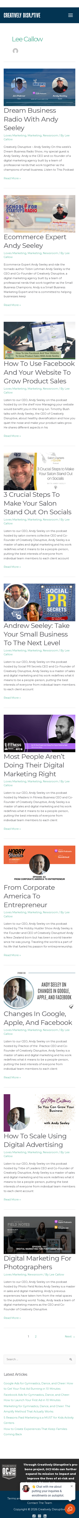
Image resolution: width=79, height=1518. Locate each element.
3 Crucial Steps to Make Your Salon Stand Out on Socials (37, 503)
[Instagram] (39, 1516)
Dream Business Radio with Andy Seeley (31, 119)
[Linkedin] (45, 1516)
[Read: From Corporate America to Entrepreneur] (39, 864)
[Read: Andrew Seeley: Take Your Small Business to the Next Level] (39, 602)
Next (70, 1336)
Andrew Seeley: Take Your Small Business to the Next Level (36, 634)
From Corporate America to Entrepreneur (29, 896)
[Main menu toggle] (70, 15)
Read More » (12, 179)
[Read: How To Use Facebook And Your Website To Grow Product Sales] (39, 340)
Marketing (35, 135)
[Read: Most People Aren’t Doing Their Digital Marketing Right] (39, 733)
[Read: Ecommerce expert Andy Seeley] (39, 213)
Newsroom (50, 135)
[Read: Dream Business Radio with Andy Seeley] (39, 87)
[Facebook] (34, 1516)
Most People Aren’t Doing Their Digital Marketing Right (34, 765)
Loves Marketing (15, 135)
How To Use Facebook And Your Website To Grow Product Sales (39, 372)
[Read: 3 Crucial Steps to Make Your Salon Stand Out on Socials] (39, 471)
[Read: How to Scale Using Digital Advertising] (39, 1112)
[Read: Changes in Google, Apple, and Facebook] (39, 990)
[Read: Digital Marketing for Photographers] (39, 1235)
